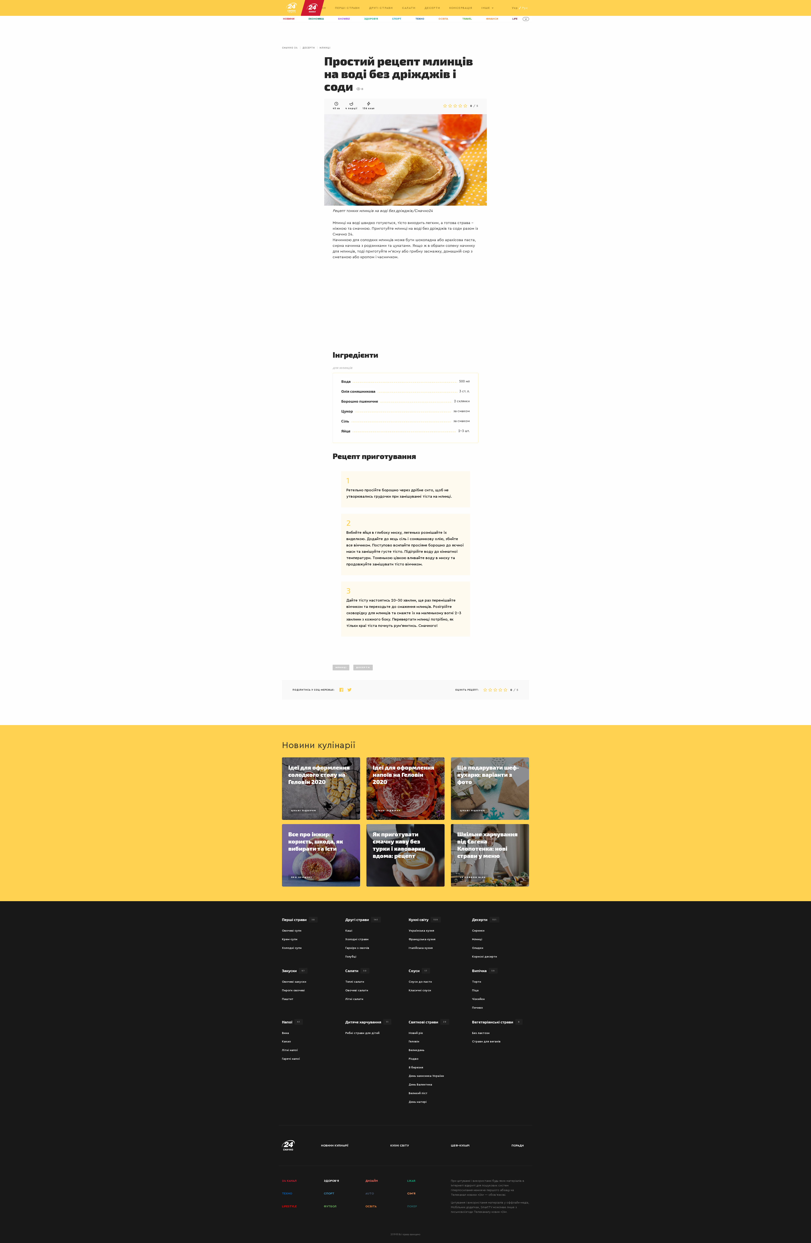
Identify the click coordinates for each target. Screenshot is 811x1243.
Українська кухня (421, 930)
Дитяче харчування (367, 1022)
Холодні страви (357, 939)
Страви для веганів (486, 1041)
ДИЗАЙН (371, 1180)
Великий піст (418, 1093)
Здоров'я (371, 18)
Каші (348, 930)
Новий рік (416, 1033)
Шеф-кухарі (460, 1145)
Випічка (483, 970)
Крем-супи (289, 939)
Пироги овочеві (293, 990)
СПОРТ (329, 1193)
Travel (467, 18)
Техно (419, 18)
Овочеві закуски (294, 981)
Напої (291, 1022)
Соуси (418, 970)
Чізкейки (478, 999)
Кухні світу (423, 919)
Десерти (432, 8)
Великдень (416, 1050)
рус (525, 8)
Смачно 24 (290, 48)
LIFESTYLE (289, 1206)
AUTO (369, 1193)
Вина (285, 1033)
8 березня (416, 1067)
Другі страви (381, 8)
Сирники (478, 930)
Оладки (477, 948)
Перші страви (347, 8)
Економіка (316, 18)
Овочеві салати (356, 990)
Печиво (477, 1007)
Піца (475, 990)
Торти (476, 981)
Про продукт (301, 877)
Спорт (396, 18)
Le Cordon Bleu (473, 877)
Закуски (293, 970)
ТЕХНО (287, 1193)
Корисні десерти (484, 956)
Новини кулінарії (334, 1145)
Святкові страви (427, 1022)
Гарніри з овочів (357, 948)
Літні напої (290, 1050)
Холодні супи (292, 948)
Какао (286, 1041)
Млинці (325, 48)
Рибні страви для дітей (362, 1033)
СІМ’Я (411, 1193)
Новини (288, 18)
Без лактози (481, 1033)
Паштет (287, 999)
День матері (418, 1101)
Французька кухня (422, 939)
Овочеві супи (291, 930)
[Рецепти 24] (291, 8)
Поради (518, 1145)
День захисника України (426, 1076)
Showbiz (344, 18)
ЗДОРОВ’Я (331, 1180)
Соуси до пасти (420, 981)
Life (514, 18)
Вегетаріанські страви (496, 1022)
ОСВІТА (371, 1206)
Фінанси (492, 18)
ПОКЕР (412, 1206)
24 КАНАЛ (289, 1180)
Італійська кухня (421, 948)
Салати (408, 8)
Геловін (414, 1041)
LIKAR (411, 1180)
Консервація (460, 8)
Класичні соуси (420, 990)
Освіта (443, 18)
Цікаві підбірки (303, 811)
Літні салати (354, 999)
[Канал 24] (310, 8)
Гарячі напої (291, 1058)
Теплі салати (354, 981)
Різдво (413, 1058)
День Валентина (420, 1084)
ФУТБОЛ (330, 1206)
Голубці (350, 956)
